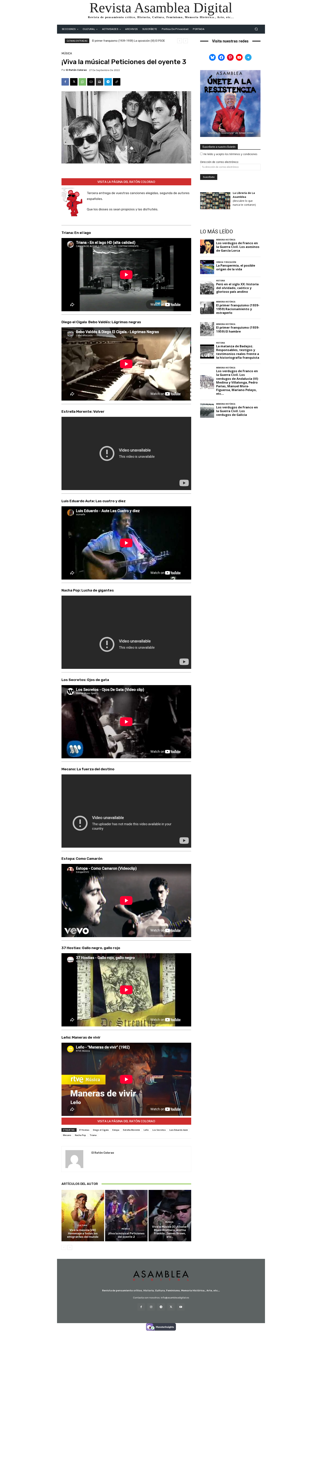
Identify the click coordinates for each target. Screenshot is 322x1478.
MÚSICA (66, 53)
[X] (74, 82)
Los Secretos (159, 1129)
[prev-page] (63, 1247)
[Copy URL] (116, 82)
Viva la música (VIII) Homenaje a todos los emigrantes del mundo (82, 1233)
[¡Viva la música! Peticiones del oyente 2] (126, 1215)
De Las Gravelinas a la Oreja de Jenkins (116, 40)
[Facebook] (65, 82)
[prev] (179, 40)
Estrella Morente (131, 1129)
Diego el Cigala (101, 1129)
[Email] (91, 82)
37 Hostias (84, 1129)
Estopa (115, 1129)
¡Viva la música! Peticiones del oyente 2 (126, 1235)
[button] (256, 29)
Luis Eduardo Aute (178, 1129)
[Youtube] (180, 1307)
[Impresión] (99, 82)
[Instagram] (151, 1307)
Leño (146, 1129)
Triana (93, 1135)
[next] (185, 40)
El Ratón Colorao (76, 70)
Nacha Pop (80, 1135)
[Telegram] (108, 82)
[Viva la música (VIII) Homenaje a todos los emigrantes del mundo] (82, 1215)
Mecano (67, 1135)
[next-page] (69, 1247)
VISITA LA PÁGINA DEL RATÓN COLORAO (126, 182)
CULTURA (82, 1225)
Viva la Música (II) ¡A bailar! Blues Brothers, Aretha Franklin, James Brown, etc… (170, 1231)
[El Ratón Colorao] (76, 1159)
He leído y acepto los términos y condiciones (230, 154)
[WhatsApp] (82, 82)
